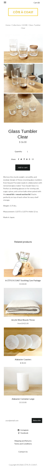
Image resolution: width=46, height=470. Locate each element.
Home (8, 25)
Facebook (24, 433)
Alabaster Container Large (23, 399)
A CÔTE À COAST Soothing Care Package (23, 280)
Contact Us (23, 452)
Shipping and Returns (23, 441)
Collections (16, 25)
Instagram (24, 430)
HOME (25, 25)
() (37, 3)
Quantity (18, 151)
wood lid (10, 194)
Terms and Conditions (23, 444)
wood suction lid (23, 194)
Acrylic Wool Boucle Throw (23, 320)
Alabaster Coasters (23, 359)
